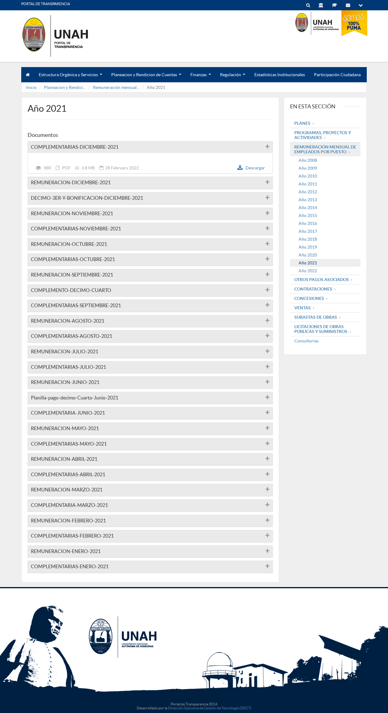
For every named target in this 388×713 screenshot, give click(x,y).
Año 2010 (308, 176)
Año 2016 (308, 223)
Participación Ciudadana (337, 74)
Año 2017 (308, 231)
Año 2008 (308, 160)
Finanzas (200, 77)
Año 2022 (308, 270)
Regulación (232, 77)
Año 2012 (308, 191)
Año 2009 (308, 168)
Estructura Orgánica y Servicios (70, 77)
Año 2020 (308, 255)
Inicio (31, 87)
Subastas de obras (315, 317)
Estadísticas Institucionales (279, 74)
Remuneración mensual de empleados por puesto (325, 149)
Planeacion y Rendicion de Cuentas (146, 77)
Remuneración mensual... (116, 87)
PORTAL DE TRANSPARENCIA (45, 4)
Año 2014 (308, 207)
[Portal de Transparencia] (66, 36)
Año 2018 (308, 239)
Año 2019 (308, 247)
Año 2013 (308, 199)
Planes (302, 123)
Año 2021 (308, 262)
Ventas (302, 307)
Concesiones (309, 298)
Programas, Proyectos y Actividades (322, 135)
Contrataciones (313, 289)
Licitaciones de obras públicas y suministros (320, 329)
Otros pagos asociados (321, 279)
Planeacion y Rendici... (65, 87)
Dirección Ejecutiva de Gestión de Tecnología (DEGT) (210, 708)
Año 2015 (308, 215)
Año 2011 (308, 184)
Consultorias (306, 340)
